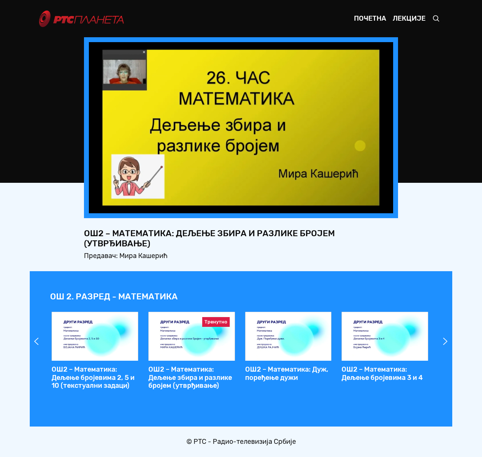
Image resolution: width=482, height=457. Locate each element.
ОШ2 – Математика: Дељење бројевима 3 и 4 (382, 373)
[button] (340, 205)
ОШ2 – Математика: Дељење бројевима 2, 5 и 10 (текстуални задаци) (93, 377)
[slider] (220, 205)
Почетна (370, 18)
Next (445, 342)
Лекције (409, 18)
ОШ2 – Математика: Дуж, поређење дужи (286, 373)
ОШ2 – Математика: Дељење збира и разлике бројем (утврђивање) (190, 377)
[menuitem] (361, 205)
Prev (37, 342)
